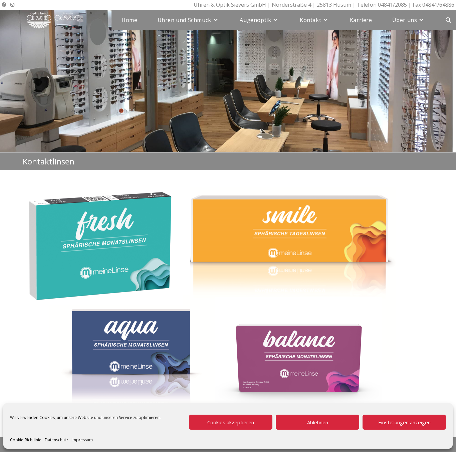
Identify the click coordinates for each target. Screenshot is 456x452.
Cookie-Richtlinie (25, 440)
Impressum (82, 440)
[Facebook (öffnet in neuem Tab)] (5, 4)
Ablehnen (317, 422)
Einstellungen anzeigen (404, 422)
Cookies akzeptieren (230, 422)
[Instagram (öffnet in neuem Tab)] (12, 4)
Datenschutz (56, 440)
